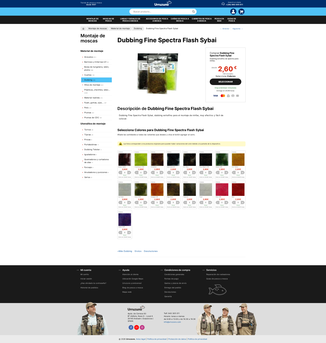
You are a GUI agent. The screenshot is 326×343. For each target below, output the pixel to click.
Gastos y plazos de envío (175, 283)
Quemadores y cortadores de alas (96, 161)
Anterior (223, 29)
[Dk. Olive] (189, 159)
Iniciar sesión (86, 279)
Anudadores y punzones (96, 172)
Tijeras (88, 135)
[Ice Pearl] (124, 189)
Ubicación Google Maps (132, 279)
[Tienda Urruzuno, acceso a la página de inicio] (163, 3)
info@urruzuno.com (172, 322)
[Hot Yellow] (238, 159)
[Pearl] (205, 189)
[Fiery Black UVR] (205, 159)
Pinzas (88, 139)
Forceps (88, 167)
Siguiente (236, 29)
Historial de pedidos (89, 287)
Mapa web (127, 292)
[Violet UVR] (124, 219)
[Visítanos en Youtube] (136, 327)
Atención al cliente (130, 274)
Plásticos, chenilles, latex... (97, 91)
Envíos (138, 251)
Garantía (168, 296)
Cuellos (89, 75)
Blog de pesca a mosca (132, 287)
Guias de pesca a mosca (217, 279)
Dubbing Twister (92, 149)
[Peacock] (189, 189)
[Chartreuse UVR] (141, 159)
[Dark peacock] (173, 159)
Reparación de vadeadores (218, 274)
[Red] (238, 189)
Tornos (88, 130)
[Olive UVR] (141, 189)
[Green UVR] (222, 159)
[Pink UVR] (222, 189)
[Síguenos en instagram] (142, 327)
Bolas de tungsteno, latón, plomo (96, 68)
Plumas (89, 112)
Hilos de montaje (93, 85)
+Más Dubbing (124, 251)
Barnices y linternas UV (96, 62)
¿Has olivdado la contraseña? (93, 283)
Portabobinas (91, 144)
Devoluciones (151, 251)
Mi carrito (84, 274)
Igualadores (90, 154)
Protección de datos (177, 339)
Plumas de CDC (93, 117)
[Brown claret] (124, 159)
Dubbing (89, 80)
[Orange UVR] (157, 189)
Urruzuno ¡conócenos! (132, 283)
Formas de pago (171, 279)
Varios (88, 177)
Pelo (87, 108)
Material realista (93, 98)
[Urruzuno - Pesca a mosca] (83, 28)
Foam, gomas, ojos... (95, 103)
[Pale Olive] (173, 189)
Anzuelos (90, 57)
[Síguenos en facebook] (131, 327)
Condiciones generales (174, 274)
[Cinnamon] (157, 159)
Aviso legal (140, 339)
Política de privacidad (157, 339)
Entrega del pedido (172, 287)
